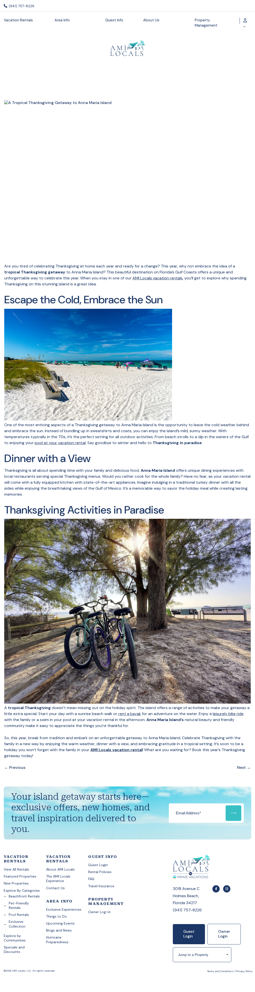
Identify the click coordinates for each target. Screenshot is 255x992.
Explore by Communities (15, 938)
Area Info (62, 20)
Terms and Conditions (220, 971)
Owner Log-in (99, 912)
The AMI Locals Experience (58, 878)
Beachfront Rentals (24, 896)
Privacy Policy (244, 971)
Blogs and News (59, 930)
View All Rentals (16, 869)
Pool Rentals (19, 914)
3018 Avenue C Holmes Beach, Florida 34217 (186, 896)
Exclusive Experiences (63, 909)
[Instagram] (226, 888)
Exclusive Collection (17, 923)
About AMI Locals (60, 869)
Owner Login (224, 934)
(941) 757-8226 (21, 6)
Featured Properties (20, 876)
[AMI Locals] (202, 867)
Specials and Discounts (14, 949)
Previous (14, 767)
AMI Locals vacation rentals (157, 278)
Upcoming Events (60, 923)
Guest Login (98, 865)
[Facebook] (216, 888)
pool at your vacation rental (60, 442)
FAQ (91, 879)
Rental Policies (100, 872)
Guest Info (114, 20)
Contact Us (55, 888)
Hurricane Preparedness (57, 939)
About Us (151, 20)
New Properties (16, 883)
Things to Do (56, 916)
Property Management (206, 23)
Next (244, 767)
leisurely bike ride (228, 713)
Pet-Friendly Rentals (19, 905)
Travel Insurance (101, 886)
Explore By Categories (22, 890)
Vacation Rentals (18, 20)
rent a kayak (129, 713)
